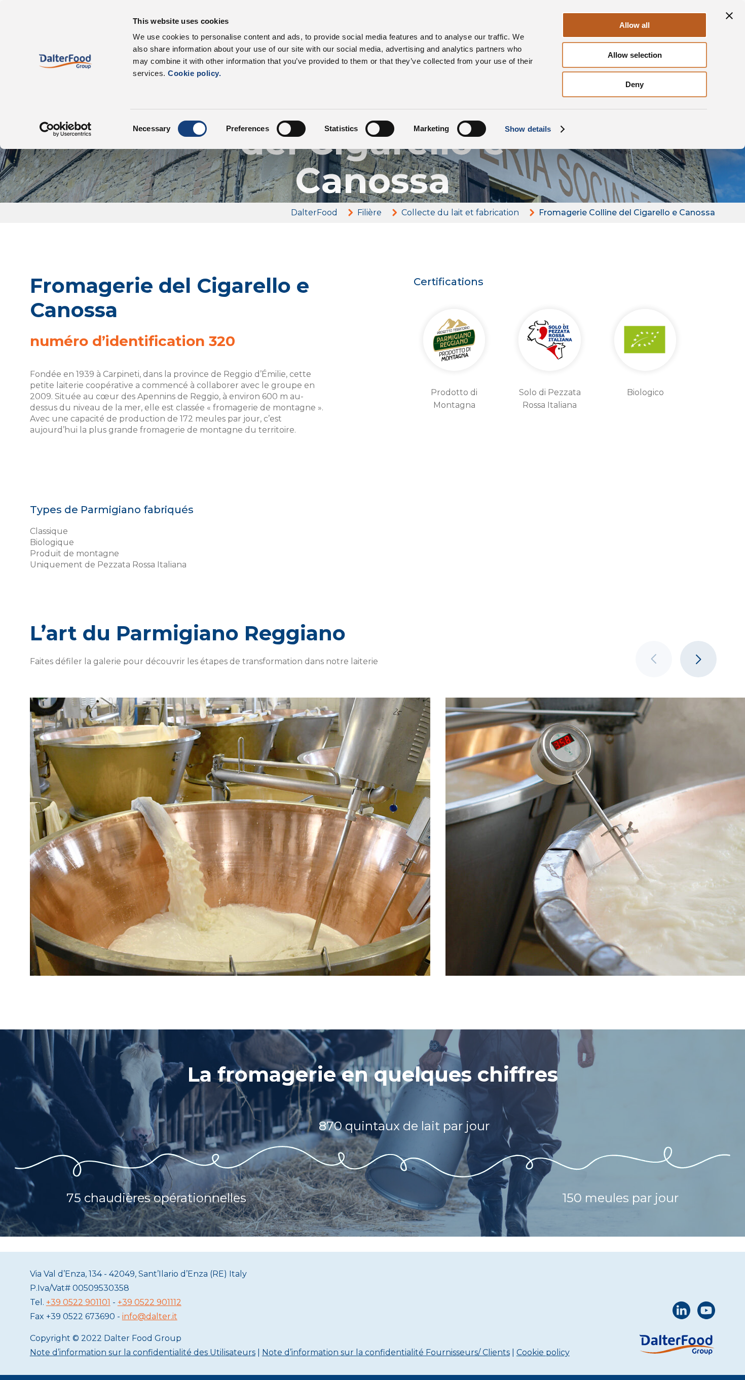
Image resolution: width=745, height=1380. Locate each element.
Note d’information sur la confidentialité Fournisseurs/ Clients (386, 1352)
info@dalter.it (149, 1316)
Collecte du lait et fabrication (460, 212)
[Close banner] (729, 15)
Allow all (634, 25)
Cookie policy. (193, 73)
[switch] (291, 129)
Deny (634, 84)
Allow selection (635, 55)
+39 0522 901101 (78, 1302)
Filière (369, 212)
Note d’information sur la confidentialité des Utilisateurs (142, 1352)
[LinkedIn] (681, 1312)
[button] (698, 659)
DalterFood (314, 212)
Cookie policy (543, 1352)
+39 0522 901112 (149, 1302)
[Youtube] (706, 1312)
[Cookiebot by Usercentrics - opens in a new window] (65, 129)
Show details (528, 129)
